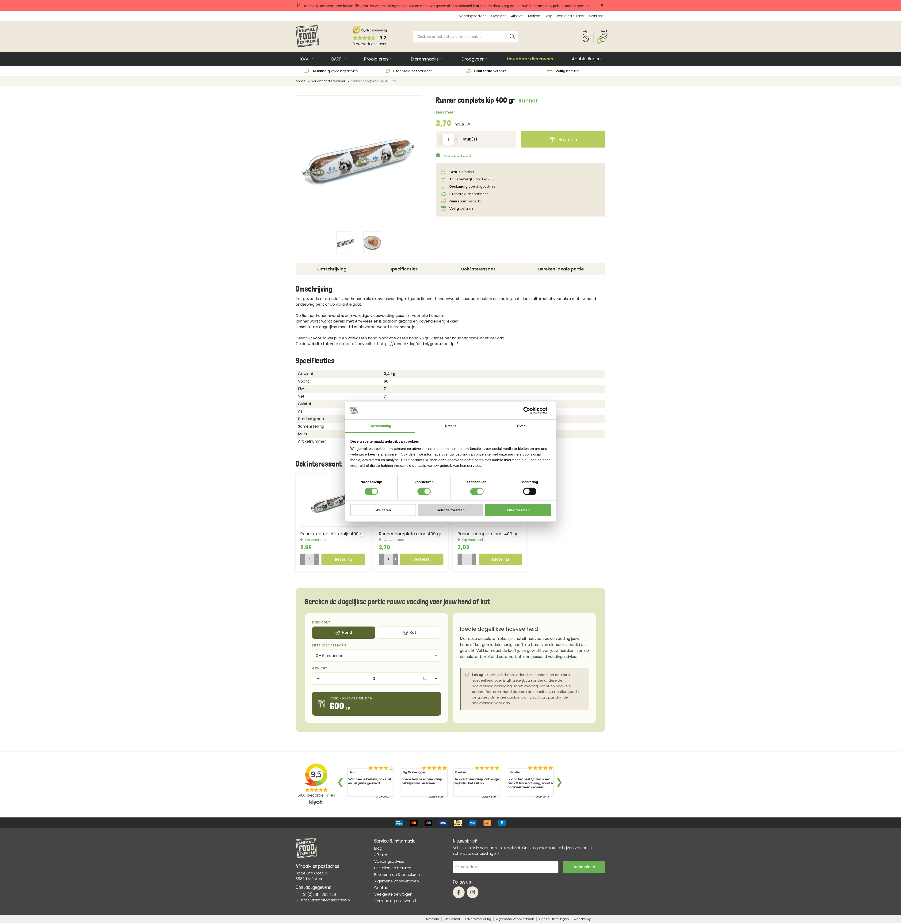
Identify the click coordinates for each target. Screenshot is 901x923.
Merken (534, 16)
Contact (596, 16)
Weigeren (383, 510)
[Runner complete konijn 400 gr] (332, 502)
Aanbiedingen (586, 59)
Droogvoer (473, 59)
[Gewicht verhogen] (435, 678)
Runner (528, 100)
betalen (567, 71)
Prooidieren (376, 59)
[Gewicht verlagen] (317, 678)
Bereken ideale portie (561, 269)
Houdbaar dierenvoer (530, 59)
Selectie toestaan (451, 510)
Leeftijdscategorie (329, 645)
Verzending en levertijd (395, 901)
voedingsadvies (335, 71)
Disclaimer (452, 919)
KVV (304, 59)
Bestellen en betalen (392, 868)
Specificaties (403, 269)
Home (300, 81)
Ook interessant (478, 269)
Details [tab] (450, 426)
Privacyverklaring (478, 919)
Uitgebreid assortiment (412, 71)
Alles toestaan (518, 510)
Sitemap (432, 919)
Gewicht (319, 668)
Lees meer (445, 112)
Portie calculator (570, 16)
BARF (336, 59)
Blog (548, 16)
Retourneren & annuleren (397, 874)
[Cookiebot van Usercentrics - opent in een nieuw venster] (530, 410)
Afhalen (517, 16)
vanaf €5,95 (471, 179)
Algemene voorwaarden (396, 881)
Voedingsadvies (472, 16)
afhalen (461, 172)
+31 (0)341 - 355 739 (318, 894)
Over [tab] (521, 426)
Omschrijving (332, 269)
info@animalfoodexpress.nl (326, 900)
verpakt (490, 71)
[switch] (424, 491)
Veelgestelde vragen (393, 894)
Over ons (498, 16)
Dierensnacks (425, 59)
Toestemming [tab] (380, 426)
